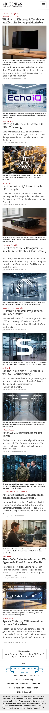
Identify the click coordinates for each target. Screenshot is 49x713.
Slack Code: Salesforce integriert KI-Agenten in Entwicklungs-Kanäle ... (24, 561)
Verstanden (37, 708)
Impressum (34, 675)
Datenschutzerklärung (23, 679)
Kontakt (23, 675)
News (15, 675)
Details (29, 708)
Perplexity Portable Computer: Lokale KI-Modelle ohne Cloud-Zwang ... (24, 251)
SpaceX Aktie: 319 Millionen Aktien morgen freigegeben (23, 623)
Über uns (36, 683)
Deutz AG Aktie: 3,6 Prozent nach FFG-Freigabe (22, 187)
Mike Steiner (32, 688)
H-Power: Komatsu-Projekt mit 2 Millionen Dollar (22, 312)
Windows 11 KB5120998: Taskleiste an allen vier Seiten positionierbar (23, 21)
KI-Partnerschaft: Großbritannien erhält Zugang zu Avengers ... (23, 496)
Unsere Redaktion (16, 688)
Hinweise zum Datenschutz (18, 683)
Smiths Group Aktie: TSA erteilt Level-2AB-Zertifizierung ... (24, 372)
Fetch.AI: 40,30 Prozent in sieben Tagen (22, 434)
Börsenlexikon (24, 651)
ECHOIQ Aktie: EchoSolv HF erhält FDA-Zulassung (23, 126)
